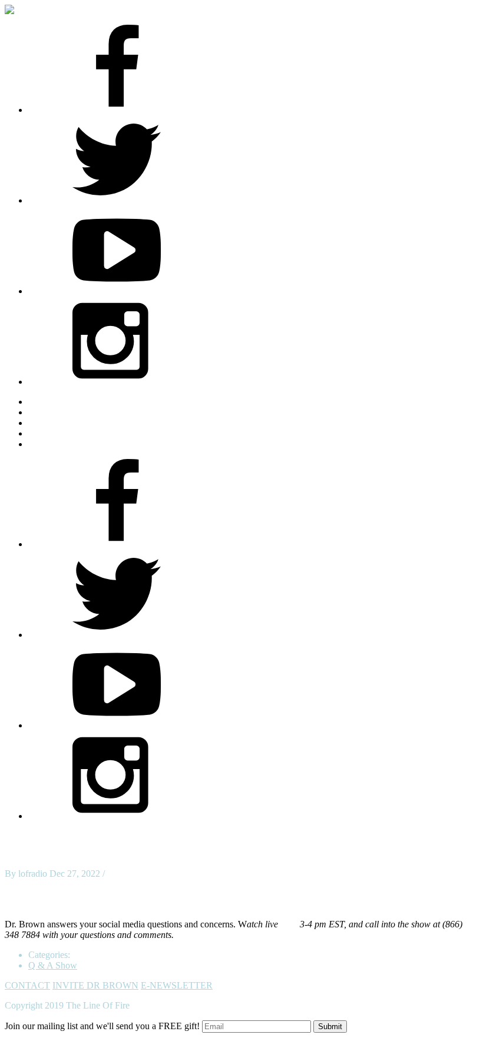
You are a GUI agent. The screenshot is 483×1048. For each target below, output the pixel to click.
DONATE (47, 444)
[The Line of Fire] (19, 10)
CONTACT (27, 985)
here (288, 924)
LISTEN (44, 423)
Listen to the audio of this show (63, 904)
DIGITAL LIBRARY (69, 433)
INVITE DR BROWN (95, 985)
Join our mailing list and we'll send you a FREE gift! (102, 1026)
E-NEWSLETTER (177, 985)
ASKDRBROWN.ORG (74, 402)
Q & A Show (52, 965)
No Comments (134, 874)
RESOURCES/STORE (72, 412)
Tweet (16, 884)
